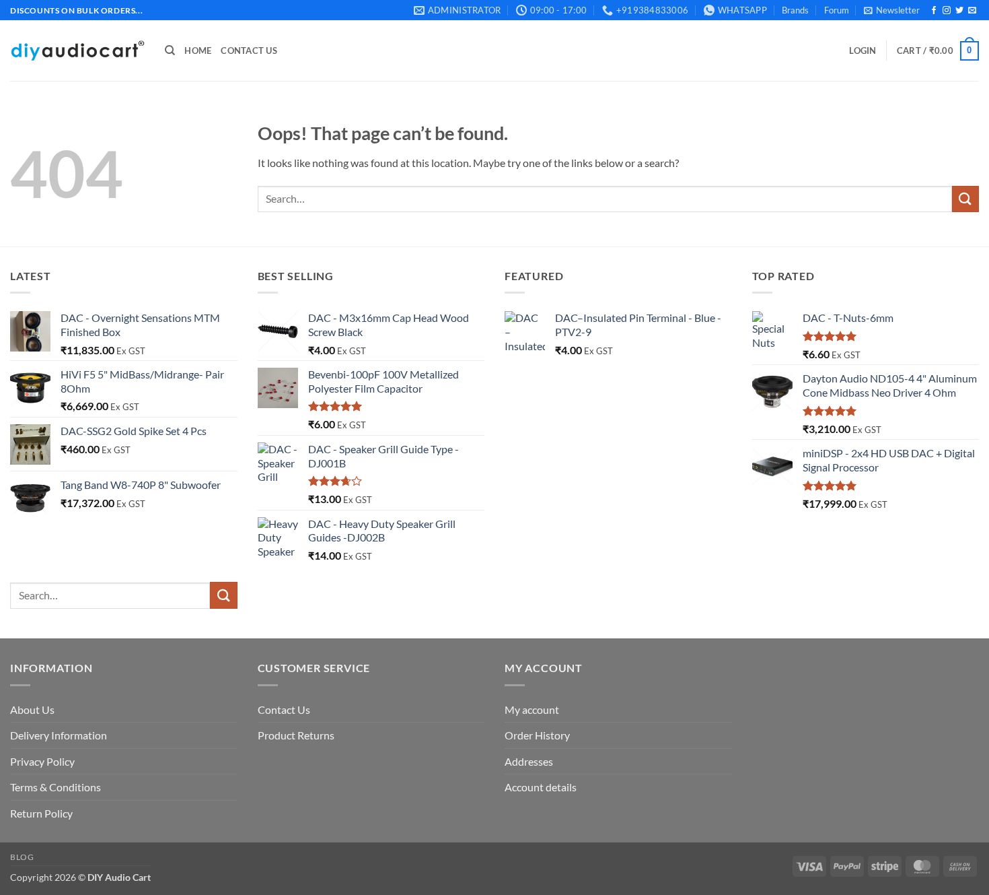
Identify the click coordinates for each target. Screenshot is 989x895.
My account (532, 709)
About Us (32, 709)
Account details (541, 787)
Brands (795, 10)
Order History (537, 735)
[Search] (170, 50)
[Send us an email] (972, 10)
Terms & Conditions (55, 787)
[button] (892, 10)
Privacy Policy (42, 761)
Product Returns (296, 735)
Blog (22, 857)
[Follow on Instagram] (947, 10)
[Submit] (965, 199)
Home (197, 50)
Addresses (529, 761)
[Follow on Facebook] (934, 10)
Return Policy (41, 813)
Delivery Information (58, 735)
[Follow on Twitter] (959, 10)
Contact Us (249, 50)
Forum (836, 10)
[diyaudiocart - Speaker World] (77, 51)
